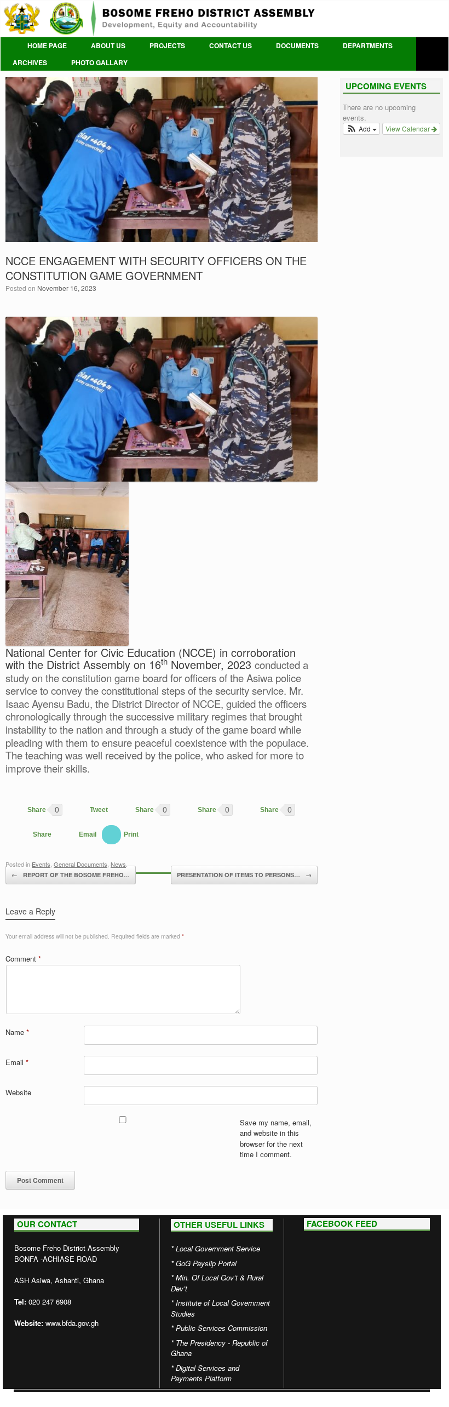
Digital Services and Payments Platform (205, 1373)
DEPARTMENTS (368, 45)
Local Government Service (218, 1248)
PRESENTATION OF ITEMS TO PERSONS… (244, 875)
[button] (361, 128)
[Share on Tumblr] (31, 834)
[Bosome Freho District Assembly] (224, 18)
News (118, 864)
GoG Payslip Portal (206, 1263)
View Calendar (408, 128)
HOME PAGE (47, 45)
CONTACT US (230, 45)
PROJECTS (167, 45)
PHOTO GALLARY (99, 62)
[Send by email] (76, 834)
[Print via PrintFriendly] (120, 834)
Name (17, 1032)
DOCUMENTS (297, 45)
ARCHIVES (30, 62)
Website (18, 1092)
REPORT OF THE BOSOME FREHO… (70, 875)
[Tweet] (88, 810)
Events (41, 864)
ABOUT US (108, 45)
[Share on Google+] (133, 810)
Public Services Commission (221, 1328)
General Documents (80, 864)
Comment (23, 958)
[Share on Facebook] (25, 810)
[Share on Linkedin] (258, 810)
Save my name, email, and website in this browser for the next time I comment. (276, 1138)
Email (16, 1062)
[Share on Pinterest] (196, 810)
